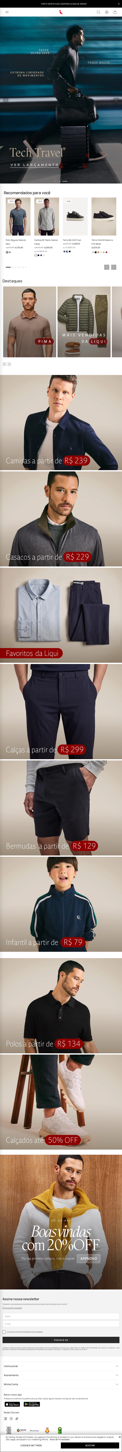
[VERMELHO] (106, 252)
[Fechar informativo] (119, 4)
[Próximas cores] (109, 252)
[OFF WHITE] (44, 255)
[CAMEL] (98, 252)
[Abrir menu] (7, 12)
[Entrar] (107, 12)
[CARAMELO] (10, 252)
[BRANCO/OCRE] (101, 252)
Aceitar (90, 1445)
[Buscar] (98, 12)
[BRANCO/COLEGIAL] (67, 251)
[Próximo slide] (116, 100)
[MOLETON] (104, 252)
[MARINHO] (41, 255)
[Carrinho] (115, 12)
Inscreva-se (61, 1340)
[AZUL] (7, 252)
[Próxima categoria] (9, 364)
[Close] (120, 1437)
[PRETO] (38, 255)
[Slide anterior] (5, 100)
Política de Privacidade (12, 1308)
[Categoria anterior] (4, 364)
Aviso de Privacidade (60, 1439)
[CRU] (93, 252)
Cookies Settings (31, 1445)
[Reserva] (61, 12)
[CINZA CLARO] (36, 255)
